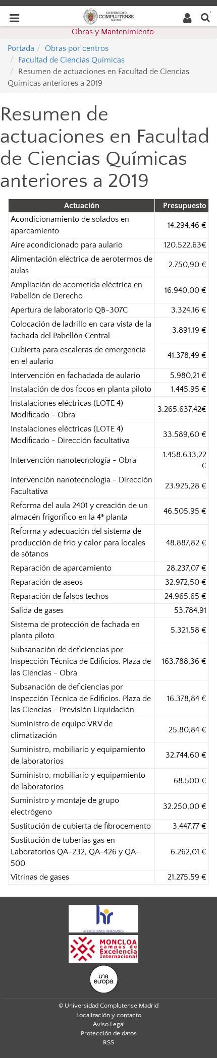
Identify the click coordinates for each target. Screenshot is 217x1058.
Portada (21, 48)
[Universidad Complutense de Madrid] (108, 15)
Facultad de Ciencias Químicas (71, 60)
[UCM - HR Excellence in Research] (103, 917)
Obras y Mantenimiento (113, 31)
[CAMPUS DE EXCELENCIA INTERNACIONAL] (103, 948)
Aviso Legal (109, 1024)
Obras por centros (76, 48)
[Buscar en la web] (205, 17)
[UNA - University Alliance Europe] (104, 978)
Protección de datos (109, 1033)
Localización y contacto (108, 1015)
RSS (108, 1042)
